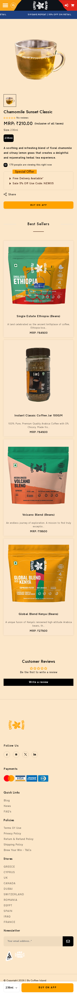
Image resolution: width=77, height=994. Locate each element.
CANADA (9, 883)
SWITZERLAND (14, 894)
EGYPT (8, 905)
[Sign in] (66, 5)
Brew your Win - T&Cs (17, 850)
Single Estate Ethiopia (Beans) (38, 316)
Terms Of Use (12, 828)
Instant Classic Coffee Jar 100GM (38, 415)
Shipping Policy (13, 844)
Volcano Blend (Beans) (38, 515)
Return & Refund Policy (18, 839)
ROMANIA (10, 900)
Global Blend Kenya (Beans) (38, 614)
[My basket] (72, 5)
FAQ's (7, 811)
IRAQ (7, 916)
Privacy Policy (12, 833)
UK (6, 878)
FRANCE (9, 922)
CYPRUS (9, 872)
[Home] (40, 5)
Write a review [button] (38, 682)
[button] (10, 118)
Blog (7, 800)
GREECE (9, 867)
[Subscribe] (68, 941)
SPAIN (8, 911)
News (7, 806)
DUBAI (8, 889)
